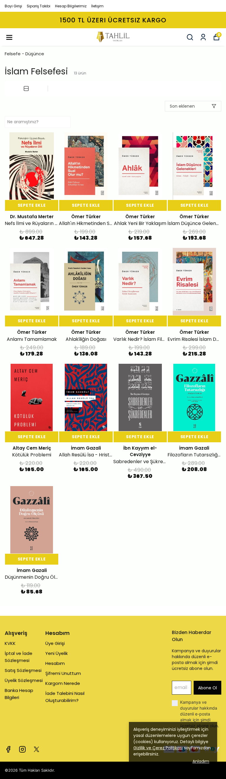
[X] (36, 749)
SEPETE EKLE (32, 205)
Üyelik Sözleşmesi (24, 680)
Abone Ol (207, 688)
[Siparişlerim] (203, 37)
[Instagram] (22, 749)
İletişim (97, 6)
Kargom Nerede (62, 683)
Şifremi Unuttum (63, 673)
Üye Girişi (55, 643)
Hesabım (55, 663)
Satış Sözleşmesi (23, 670)
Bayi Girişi (13, 6)
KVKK (10, 643)
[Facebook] (8, 749)
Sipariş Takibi (38, 6)
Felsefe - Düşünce (24, 54)
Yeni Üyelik (56, 653)
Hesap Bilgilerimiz (71, 6)
